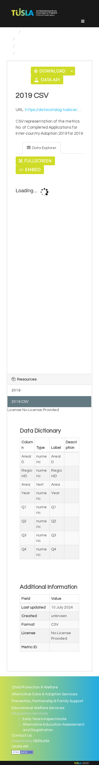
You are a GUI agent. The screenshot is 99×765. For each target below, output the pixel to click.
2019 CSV (28, 53)
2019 (16, 390)
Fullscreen (37, 160)
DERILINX (41, 741)
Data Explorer (43, 148)
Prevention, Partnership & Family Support (47, 701)
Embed (32, 169)
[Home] (14, 32)
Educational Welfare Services (38, 708)
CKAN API (20, 746)
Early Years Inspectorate (45, 719)
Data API (50, 79)
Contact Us (22, 735)
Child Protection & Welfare (35, 687)
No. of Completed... (38, 46)
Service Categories (44, 32)
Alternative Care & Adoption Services (44, 694)
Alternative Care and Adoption (51, 39)
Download (51, 71)
